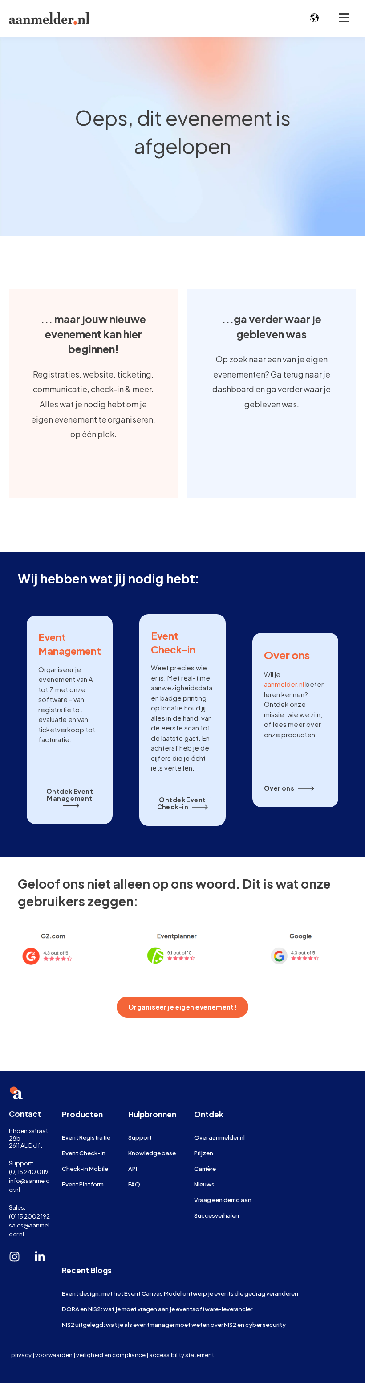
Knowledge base (152, 1153)
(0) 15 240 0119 (29, 1171)
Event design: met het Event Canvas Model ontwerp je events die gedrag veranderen (180, 1293)
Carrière (205, 1168)
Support (140, 1137)
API (132, 1168)
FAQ (134, 1184)
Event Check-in (83, 1153)
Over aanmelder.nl (219, 1137)
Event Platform (83, 1184)
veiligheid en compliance (111, 1354)
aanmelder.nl (284, 684)
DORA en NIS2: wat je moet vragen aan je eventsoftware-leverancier (157, 1309)
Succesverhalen (216, 1215)
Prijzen (203, 1153)
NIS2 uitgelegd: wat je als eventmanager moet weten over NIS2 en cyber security (174, 1324)
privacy (21, 1354)
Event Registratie (86, 1137)
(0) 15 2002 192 (29, 1216)
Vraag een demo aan (222, 1199)
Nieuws (204, 1184)
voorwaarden (54, 1354)
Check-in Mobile (85, 1168)
